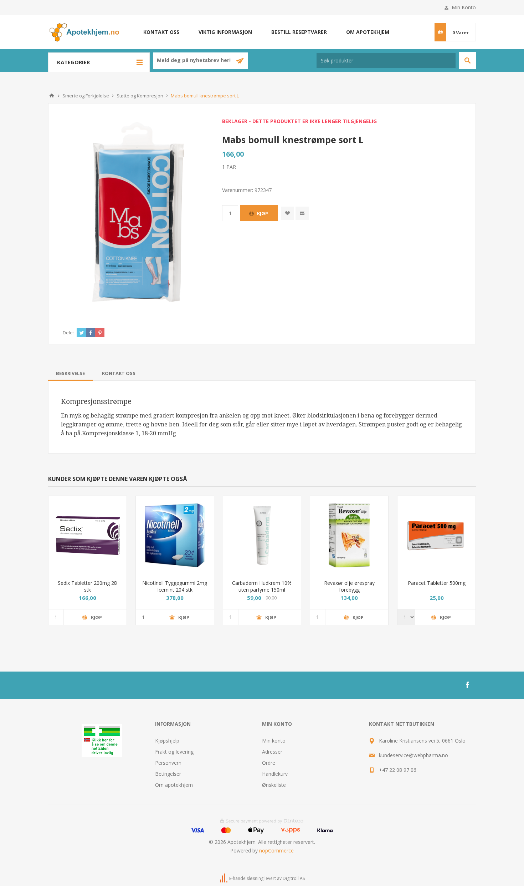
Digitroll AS (294, 878)
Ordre (268, 762)
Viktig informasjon (225, 32)
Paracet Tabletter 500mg (437, 582)
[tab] (70, 373)
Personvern (168, 762)
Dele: (68, 332)
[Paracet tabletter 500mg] (436, 535)
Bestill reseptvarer (299, 32)
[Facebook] (467, 685)
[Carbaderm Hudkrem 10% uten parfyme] (262, 535)
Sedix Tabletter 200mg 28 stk (87, 586)
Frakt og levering (174, 751)
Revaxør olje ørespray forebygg (349, 586)
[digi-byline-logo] (224, 878)
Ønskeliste (274, 784)
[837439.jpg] (349, 535)
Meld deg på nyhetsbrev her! (194, 60)
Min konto (274, 740)
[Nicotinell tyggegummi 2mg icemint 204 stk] (175, 535)
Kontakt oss (161, 32)
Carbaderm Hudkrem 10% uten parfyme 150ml (262, 586)
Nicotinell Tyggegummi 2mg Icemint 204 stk (174, 586)
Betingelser (168, 773)
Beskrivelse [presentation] (70, 373)
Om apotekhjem (367, 32)
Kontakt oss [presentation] (118, 373)
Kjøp (262, 213)
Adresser (272, 751)
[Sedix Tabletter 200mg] (87, 535)
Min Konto (464, 7)
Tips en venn (302, 213)
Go (467, 60)
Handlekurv (275, 773)
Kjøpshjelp (167, 740)
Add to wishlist (287, 213)
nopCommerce (276, 850)
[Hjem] (51, 95)
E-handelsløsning (246, 878)
